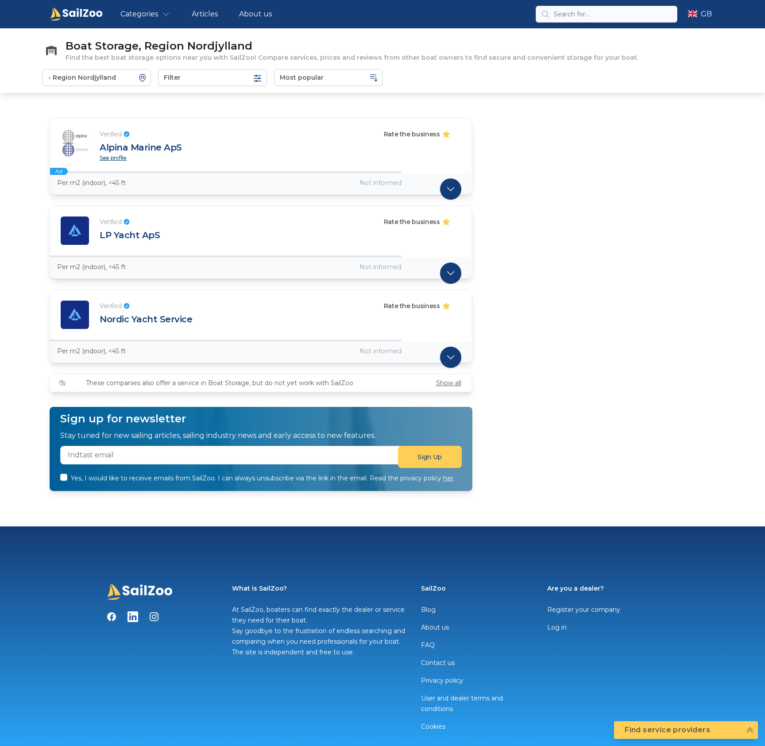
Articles (205, 14)
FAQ (428, 645)
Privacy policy (442, 680)
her (448, 478)
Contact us (438, 663)
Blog (428, 610)
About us (255, 14)
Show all (448, 383)
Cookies (433, 727)
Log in (557, 627)
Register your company (583, 610)
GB (706, 14)
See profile (113, 158)
